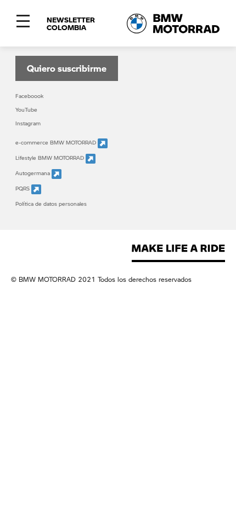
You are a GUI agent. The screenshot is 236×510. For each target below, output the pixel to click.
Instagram (28, 123)
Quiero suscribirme (66, 68)
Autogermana (33, 173)
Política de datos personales (51, 203)
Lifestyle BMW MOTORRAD (50, 157)
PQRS (23, 188)
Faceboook (29, 96)
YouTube (26, 109)
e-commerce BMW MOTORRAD (56, 142)
